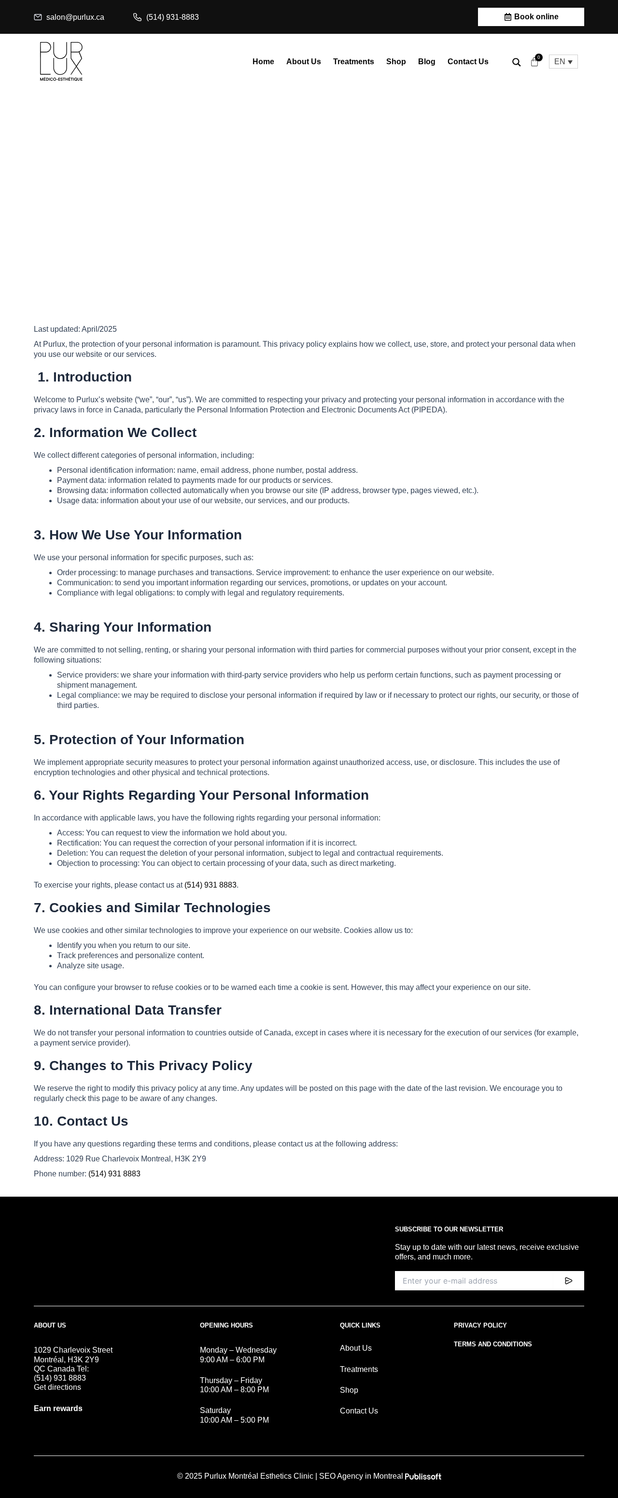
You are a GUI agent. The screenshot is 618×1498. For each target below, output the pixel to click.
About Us (303, 61)
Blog (426, 61)
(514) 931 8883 (210, 885)
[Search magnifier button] (516, 62)
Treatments (353, 61)
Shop (396, 61)
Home (263, 61)
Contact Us (468, 61)
